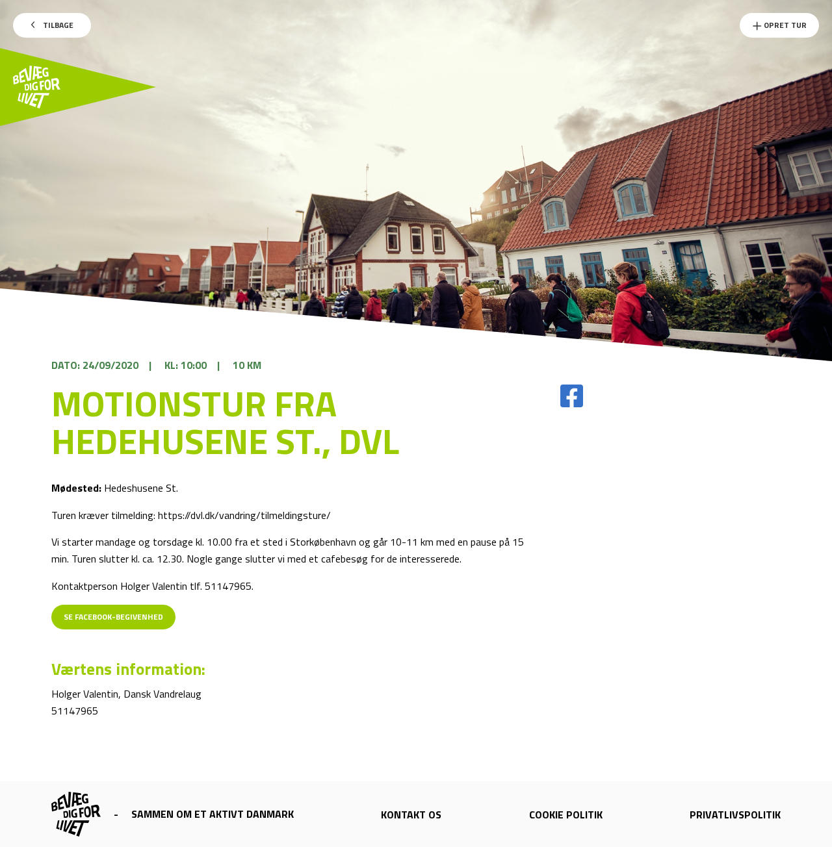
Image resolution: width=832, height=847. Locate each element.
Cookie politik (566, 814)
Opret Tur (784, 25)
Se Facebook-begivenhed (113, 617)
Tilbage (57, 25)
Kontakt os (411, 814)
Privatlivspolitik (735, 814)
